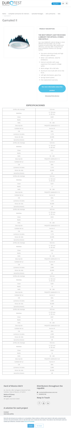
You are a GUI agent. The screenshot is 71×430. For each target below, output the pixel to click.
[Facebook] (39, 403)
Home (4, 14)
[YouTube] (43, 403)
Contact (6, 412)
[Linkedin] (48, 403)
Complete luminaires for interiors (18, 14)
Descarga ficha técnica (52, 96)
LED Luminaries (50, 14)
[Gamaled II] (19, 42)
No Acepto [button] (39, 426)
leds (59, 14)
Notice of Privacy (9, 394)
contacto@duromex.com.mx (48, 392)
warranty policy (9, 414)
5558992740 (42, 394)
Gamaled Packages (37, 14)
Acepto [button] (31, 426)
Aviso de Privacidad (29, 421)
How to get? (7, 396)
